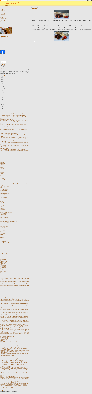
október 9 (2, 86)
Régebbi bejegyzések (89, 43)
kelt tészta (27, 70)
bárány (11, 69)
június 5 (2, 95)
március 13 (2, 102)
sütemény (13, 72)
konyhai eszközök (9, 71)
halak (9, 70)
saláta (5, 72)
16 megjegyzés (33, 41)
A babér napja (1, 69)
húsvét (14, 70)
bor (19, 69)
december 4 (3, 83)
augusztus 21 (3, 90)
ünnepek (7, 73)
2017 (1, 77)
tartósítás (22, 72)
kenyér (1, 71)
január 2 (2, 108)
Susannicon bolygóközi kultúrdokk (3, 66)
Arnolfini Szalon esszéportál (2, 65)
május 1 (2, 98)
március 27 (2, 101)
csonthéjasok (23, 69)
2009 (1, 109)
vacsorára (10, 73)
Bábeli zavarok (34, 8)
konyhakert (13, 71)
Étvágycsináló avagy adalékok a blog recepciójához (4, 37)
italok (15, 70)
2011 (1, 81)
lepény (27, 71)
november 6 (3, 84)
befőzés (13, 69)
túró (3, 73)
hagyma (7, 70)
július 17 (2, 92)
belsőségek (16, 69)
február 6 (2, 106)
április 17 (2, 99)
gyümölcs (4, 70)
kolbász (6, 71)
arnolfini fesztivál (4, 69)
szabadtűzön (16, 72)
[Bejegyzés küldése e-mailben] (34, 41)
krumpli (23, 71)
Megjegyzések (2, 62)
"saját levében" (12, 3)
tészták (26, 72)
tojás (28, 72)
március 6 (2, 103)
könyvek (16, 71)
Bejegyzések (2, 61)
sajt (3, 72)
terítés (24, 72)
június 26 (2, 93)
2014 (1, 79)
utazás (4, 73)
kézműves (4, 71)
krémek (21, 71)
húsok (11, 70)
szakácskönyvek (19, 72)
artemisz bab (8, 69)
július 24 (2, 91)
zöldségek (16, 73)
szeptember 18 (3, 88)
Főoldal (61, 43)
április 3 (2, 100)
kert (2, 71)
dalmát (25, 69)
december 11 (3, 82)
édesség (28, 69)
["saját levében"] (2, 53)
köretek (18, 71)
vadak (12, 73)
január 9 (2, 107)
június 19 (2, 94)
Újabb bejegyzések (33, 43)
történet (1, 73)
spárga (11, 72)
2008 (1, 110)
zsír (19, 73)
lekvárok (25, 71)
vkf (13, 73)
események (10, 69)
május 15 (2, 97)
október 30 (2, 85)
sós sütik (8, 72)
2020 (1, 76)
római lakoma (1, 72)
